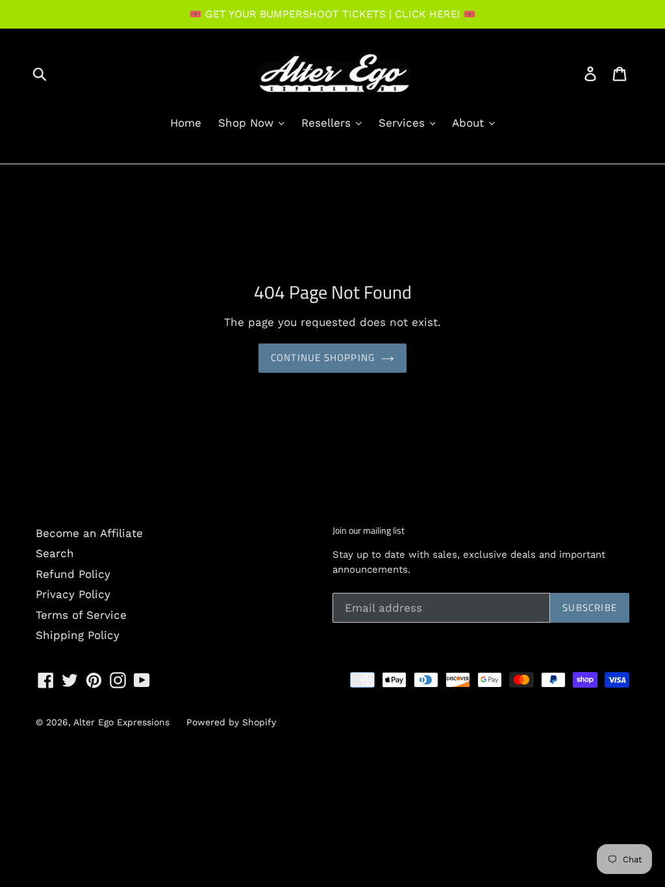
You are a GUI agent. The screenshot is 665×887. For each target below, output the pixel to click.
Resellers (328, 122)
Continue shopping (323, 357)
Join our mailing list (368, 530)
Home (185, 122)
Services (404, 122)
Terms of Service (81, 614)
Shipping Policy (77, 635)
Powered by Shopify (231, 722)
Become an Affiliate (89, 533)
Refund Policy (73, 574)
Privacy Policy (73, 594)
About (470, 122)
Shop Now (247, 122)
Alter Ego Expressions (121, 722)
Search (55, 553)
